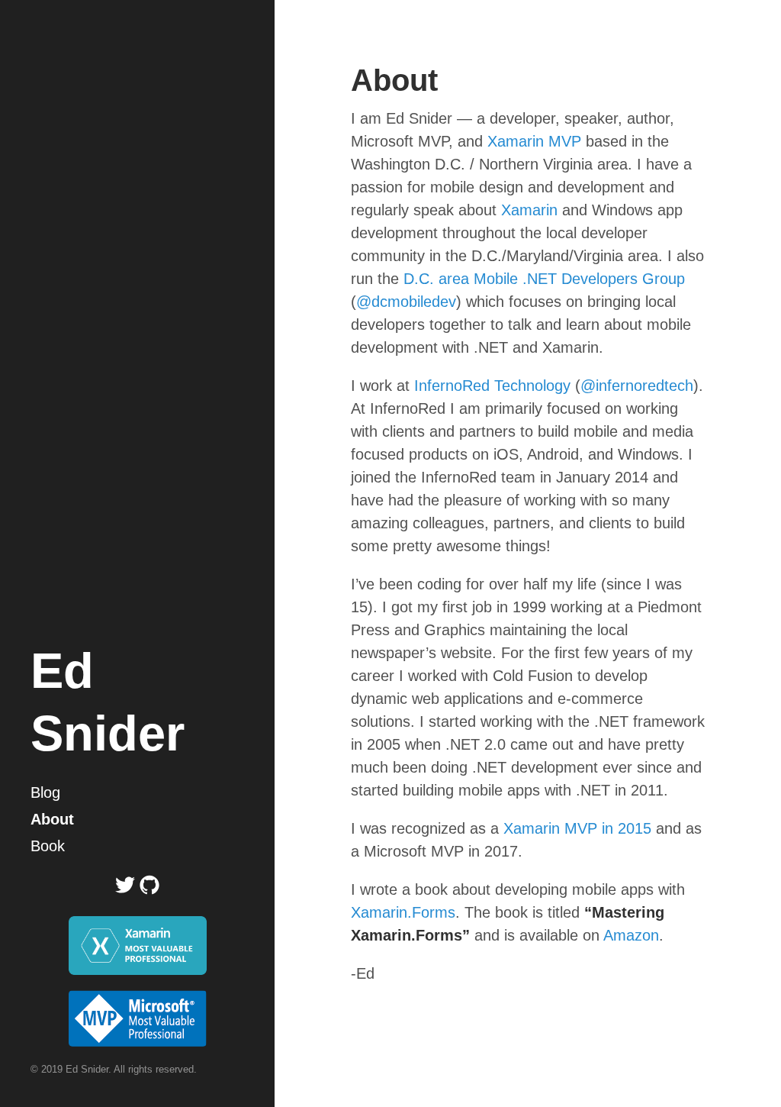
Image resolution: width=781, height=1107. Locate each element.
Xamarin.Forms (403, 912)
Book (48, 846)
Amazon (631, 935)
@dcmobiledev (406, 301)
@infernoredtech (636, 385)
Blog (45, 792)
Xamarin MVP (534, 141)
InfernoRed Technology (492, 385)
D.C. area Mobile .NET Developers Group (544, 278)
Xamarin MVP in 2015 (577, 828)
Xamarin (529, 210)
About (52, 819)
